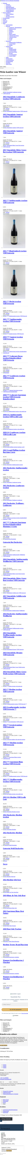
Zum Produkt (6, 110)
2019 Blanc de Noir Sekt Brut (8, 1138)
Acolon (10, 38)
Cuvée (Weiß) (12, 56)
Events (4, 19)
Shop (4, 23)
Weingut (5, 3)
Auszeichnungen (10, 10)
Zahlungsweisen (7, 1092)
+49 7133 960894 (4, 1078)
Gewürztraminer (13, 54)
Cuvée (10, 39)
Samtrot (11, 30)
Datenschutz (6, 1111)
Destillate (8, 62)
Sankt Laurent (12, 34)
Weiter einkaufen (6, 1149)
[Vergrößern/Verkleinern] (0, 1153)
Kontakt (5, 22)
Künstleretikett (9, 61)
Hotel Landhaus (7, 12)
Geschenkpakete (10, 60)
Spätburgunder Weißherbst (15, 42)
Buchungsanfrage (10, 16)
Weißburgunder (12, 49)
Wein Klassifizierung (11, 8)
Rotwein (8, 26)
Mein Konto (9, 64)
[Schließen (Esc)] (5, 1153)
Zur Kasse (9, 1150)
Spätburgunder (12, 29)
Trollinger (11, 31)
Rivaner (11, 53)
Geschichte (8, 6)
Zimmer (8, 15)
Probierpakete (9, 58)
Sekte (7, 57)
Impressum (5, 1112)
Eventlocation (6, 18)
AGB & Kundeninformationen (10, 1109)
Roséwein (8, 41)
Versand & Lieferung (8, 1091)
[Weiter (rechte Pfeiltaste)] (2, 1154)
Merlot (10, 33)
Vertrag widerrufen (6, 1119)
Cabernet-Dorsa (12, 37)
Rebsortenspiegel (10, 7)
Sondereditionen (10, 11)
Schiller (11, 45)
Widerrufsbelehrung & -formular (10, 1094)
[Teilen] (3, 1153)
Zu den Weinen (3, 1045)
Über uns (5, 20)
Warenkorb (5, 1101)
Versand (7, 108)
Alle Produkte (9, 24)
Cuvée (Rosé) (12, 43)
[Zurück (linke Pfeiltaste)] (0, 1154)
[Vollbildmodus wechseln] (2, 1153)
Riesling (11, 48)
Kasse (4, 1102)
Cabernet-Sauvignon (14, 35)
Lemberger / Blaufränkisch (15, 27)
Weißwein (8, 46)
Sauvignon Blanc (13, 52)
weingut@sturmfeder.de (5, 1079)
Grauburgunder (12, 50)
